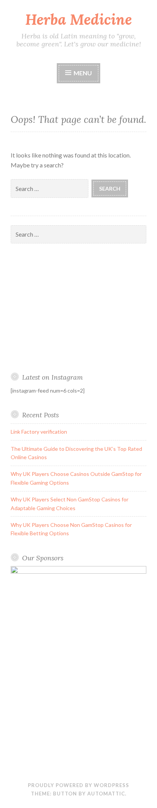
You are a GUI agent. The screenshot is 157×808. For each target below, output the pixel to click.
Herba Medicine (78, 19)
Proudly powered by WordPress (78, 785)
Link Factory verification (39, 431)
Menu (83, 72)
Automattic (106, 794)
